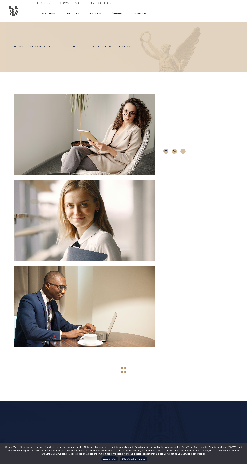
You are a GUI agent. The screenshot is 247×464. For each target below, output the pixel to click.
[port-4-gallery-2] (84, 220)
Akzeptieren (109, 459)
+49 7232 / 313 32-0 (70, 3)
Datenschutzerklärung (133, 459)
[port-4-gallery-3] (84, 306)
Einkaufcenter (193, 138)
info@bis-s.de (42, 3)
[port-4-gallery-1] (84, 134)
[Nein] (242, 453)
